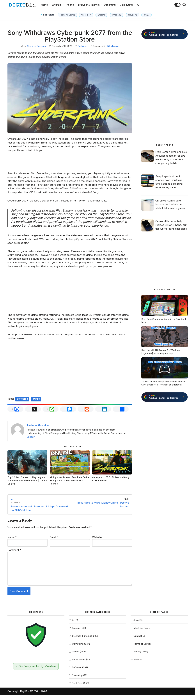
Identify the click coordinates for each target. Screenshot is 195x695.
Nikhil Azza (113, 46)
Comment (14, 549)
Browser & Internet (89, 4)
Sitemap (137, 659)
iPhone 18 (116, 14)
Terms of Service (142, 643)
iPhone (70, 4)
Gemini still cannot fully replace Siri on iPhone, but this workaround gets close (171, 225)
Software (82, 46)
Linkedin (31, 437)
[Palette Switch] (177, 5)
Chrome (101, 14)
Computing (126, 4)
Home (44, 4)
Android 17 (86, 14)
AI (138, 4)
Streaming (110, 4)
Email (54, 537)
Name (12, 537)
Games (36, 399)
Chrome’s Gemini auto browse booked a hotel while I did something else (170, 204)
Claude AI (132, 14)
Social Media (78, 659)
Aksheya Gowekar (36, 46)
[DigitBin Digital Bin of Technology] (22, 5)
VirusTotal (50, 666)
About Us (138, 620)
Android (57, 4)
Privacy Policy (140, 651)
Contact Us (139, 635)
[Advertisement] (69, 163)
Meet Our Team (141, 628)
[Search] (184, 5)
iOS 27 (146, 14)
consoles (22, 399)
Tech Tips (77, 683)
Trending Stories (67, 14)
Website (97, 537)
